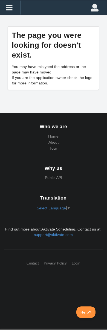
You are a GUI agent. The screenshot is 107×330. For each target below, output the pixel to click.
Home (53, 136)
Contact (33, 263)
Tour (53, 148)
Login (76, 263)
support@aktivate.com (53, 234)
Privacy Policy (55, 263)
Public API (53, 177)
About (53, 142)
